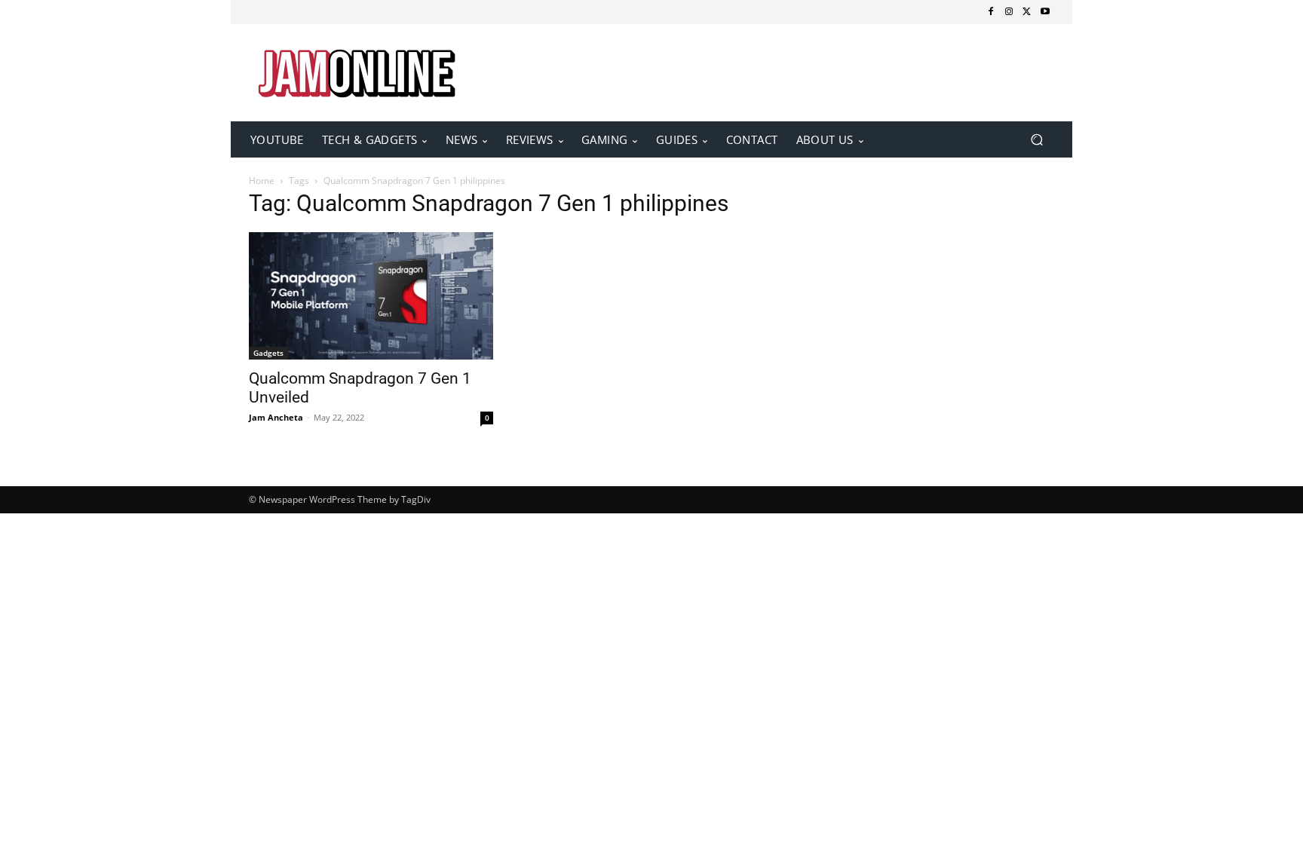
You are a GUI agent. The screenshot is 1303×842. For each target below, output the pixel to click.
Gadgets (268, 353)
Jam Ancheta (276, 417)
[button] (1036, 140)
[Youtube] (1045, 12)
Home (261, 180)
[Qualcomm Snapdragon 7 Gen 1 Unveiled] (371, 296)
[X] (1027, 12)
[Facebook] (991, 12)
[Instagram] (1009, 12)
